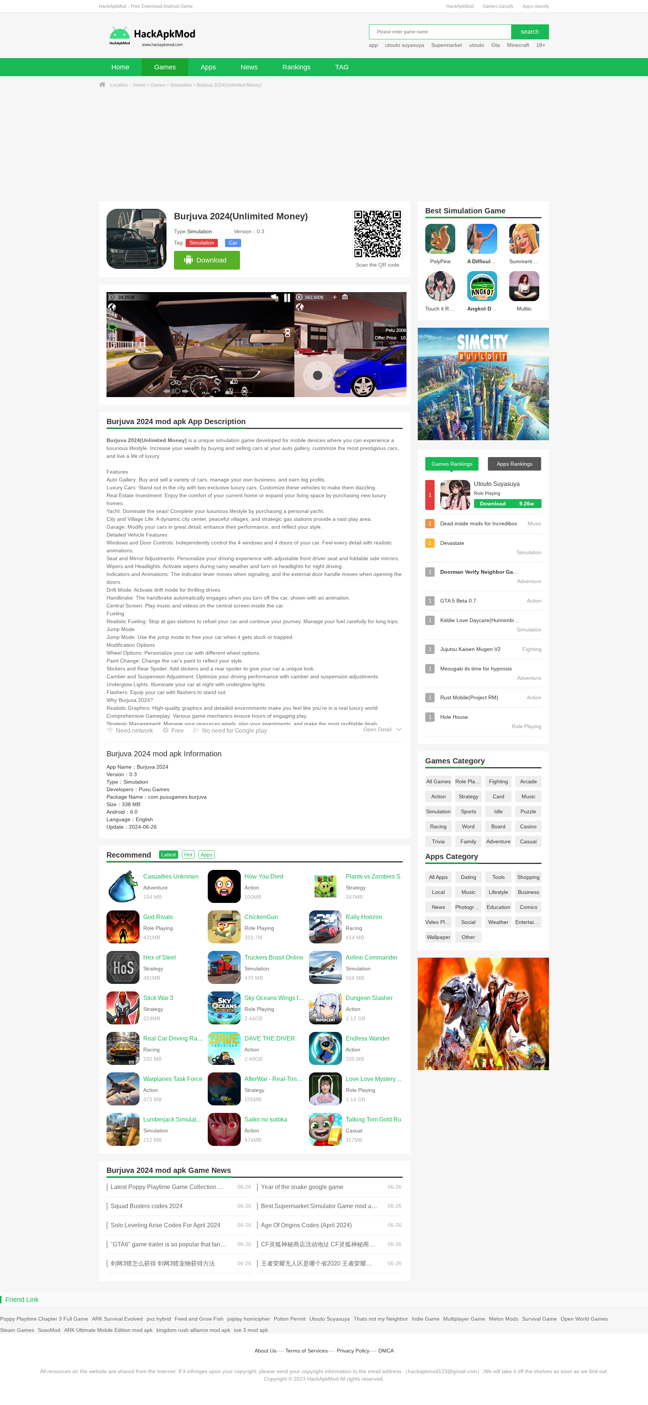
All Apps (438, 877)
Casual (528, 841)
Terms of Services (306, 1351)
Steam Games (17, 1330)
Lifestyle (498, 892)
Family (468, 841)
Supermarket (446, 45)
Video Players (438, 922)
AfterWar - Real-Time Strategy (274, 1079)
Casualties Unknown (171, 876)
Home (120, 67)
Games (165, 67)
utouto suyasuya (404, 45)
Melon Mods (503, 1319)
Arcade (528, 781)
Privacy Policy (353, 1351)
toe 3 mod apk (251, 1330)
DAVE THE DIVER (269, 1038)
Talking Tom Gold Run (375, 1119)
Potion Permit (290, 1319)
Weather (498, 922)
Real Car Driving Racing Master (173, 1038)
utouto (476, 45)
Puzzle (528, 811)
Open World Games (584, 1319)
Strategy (468, 796)
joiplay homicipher (248, 1319)
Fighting (498, 781)
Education (498, 907)
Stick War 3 (158, 998)
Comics (528, 907)
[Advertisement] (324, 145)
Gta (495, 45)
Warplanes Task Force (172, 1079)
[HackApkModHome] (206, 36)
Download (211, 260)
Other (468, 937)
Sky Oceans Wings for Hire (274, 998)
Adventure (498, 841)
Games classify (498, 6)
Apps (208, 67)
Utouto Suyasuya (497, 484)
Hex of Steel (159, 957)
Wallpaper (438, 937)
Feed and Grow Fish (199, 1319)
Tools (498, 877)
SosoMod (49, 1330)
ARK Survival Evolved (117, 1319)
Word (468, 826)
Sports (468, 811)
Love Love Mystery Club (376, 1079)
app (373, 45)
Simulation (181, 85)
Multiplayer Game (464, 1319)
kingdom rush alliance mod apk (193, 1330)
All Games (438, 781)
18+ (540, 45)
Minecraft (518, 45)
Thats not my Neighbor (381, 1319)
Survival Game (539, 1319)
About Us (265, 1351)
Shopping (528, 877)
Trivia (438, 841)
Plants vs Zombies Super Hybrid (376, 876)
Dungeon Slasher (369, 998)
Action (438, 796)
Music (529, 796)
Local (438, 892)
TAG (342, 67)
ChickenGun (261, 917)
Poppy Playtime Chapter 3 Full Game (44, 1319)
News (249, 67)
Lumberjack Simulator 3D (173, 1119)
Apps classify (535, 6)
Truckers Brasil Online (273, 957)
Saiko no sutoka (265, 1119)
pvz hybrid (159, 1319)
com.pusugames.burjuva (177, 797)
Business (528, 892)
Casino (528, 826)
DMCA (386, 1351)
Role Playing (468, 781)
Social (468, 922)
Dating (468, 877)
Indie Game (426, 1319)
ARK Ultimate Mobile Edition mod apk (108, 1330)
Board (498, 826)
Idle (498, 811)
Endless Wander (368, 1038)
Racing (438, 826)
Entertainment (528, 922)
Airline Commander (372, 957)
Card (498, 796)
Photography (468, 907)
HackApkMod (460, 6)
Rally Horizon (364, 917)
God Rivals (158, 917)
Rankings (296, 67)
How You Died (263, 876)
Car (233, 243)
